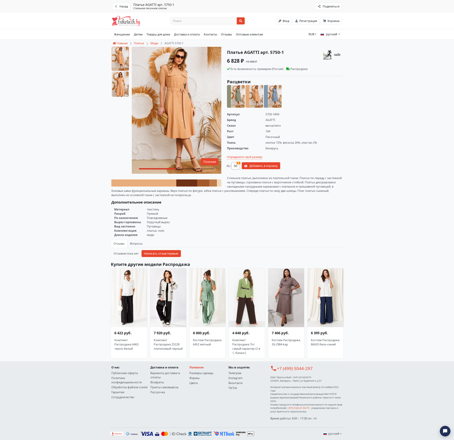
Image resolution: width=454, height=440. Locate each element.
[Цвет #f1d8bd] (219, 183)
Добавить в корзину (263, 166)
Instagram (235, 378)
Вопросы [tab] (136, 244)
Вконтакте (235, 383)
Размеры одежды (201, 373)
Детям (138, 34)
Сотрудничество (122, 397)
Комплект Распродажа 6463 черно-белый (126, 344)
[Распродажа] (333, 55)
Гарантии (117, 392)
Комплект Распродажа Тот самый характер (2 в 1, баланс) (246, 346)
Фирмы (194, 378)
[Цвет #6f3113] (186, 183)
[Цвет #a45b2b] (203, 183)
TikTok (232, 388)
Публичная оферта (124, 373)
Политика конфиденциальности (126, 380)
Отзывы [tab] (119, 244)
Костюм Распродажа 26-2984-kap (286, 342)
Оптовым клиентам (249, 34)
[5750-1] (254, 96)
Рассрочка (157, 392)
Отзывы (226, 34)
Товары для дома (158, 34)
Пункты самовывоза (164, 387)
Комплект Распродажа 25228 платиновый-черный (168, 344)
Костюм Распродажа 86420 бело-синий (325, 342)
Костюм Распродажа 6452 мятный (207, 342)
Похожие (209, 162)
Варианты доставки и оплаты (165, 375)
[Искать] (241, 20)
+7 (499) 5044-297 (295, 368)
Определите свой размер (244, 157)
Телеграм (234, 373)
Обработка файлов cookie (129, 387)
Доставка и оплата (187, 34)
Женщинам (122, 34)
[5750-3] (273, 96)
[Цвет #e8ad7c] (143, 183)
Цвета (193, 383)
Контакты (210, 34)
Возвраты (157, 382)
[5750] (236, 96)
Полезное (196, 367)
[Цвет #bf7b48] (213, 183)
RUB (311, 34)
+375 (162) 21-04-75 (298, 408)
